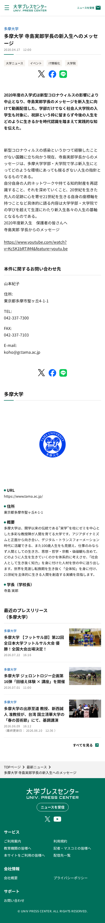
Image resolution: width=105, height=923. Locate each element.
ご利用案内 (12, 841)
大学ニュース (14, 63)
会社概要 (11, 877)
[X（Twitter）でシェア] (42, 74)
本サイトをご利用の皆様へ (24, 855)
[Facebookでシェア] (52, 74)
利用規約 (60, 841)
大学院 (71, 63)
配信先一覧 (62, 855)
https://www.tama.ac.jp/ (23, 496)
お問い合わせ (14, 900)
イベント (36, 63)
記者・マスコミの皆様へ (72, 848)
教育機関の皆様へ (17, 848)
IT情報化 (54, 63)
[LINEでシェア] (63, 74)
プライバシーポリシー (70, 877)
